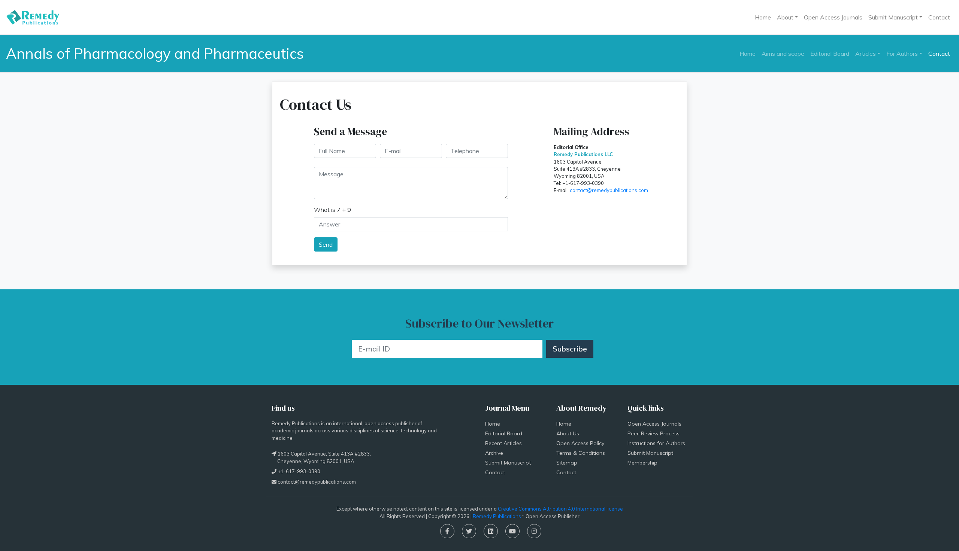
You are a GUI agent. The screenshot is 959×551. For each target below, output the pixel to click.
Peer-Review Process (653, 433)
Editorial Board (829, 53)
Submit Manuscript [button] (893, 17)
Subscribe (570, 348)
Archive (494, 453)
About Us (567, 433)
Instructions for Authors (656, 443)
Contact (939, 17)
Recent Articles (503, 443)
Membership (642, 462)
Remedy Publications (497, 516)
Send (326, 244)
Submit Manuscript (508, 462)
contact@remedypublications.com (609, 190)
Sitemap (566, 462)
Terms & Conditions (580, 453)
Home (763, 17)
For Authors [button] (902, 53)
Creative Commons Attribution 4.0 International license (560, 509)
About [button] (785, 17)
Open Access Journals (833, 17)
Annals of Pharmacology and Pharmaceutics (155, 53)
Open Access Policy (580, 443)
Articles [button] (865, 53)
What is (332, 209)
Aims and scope (783, 53)
